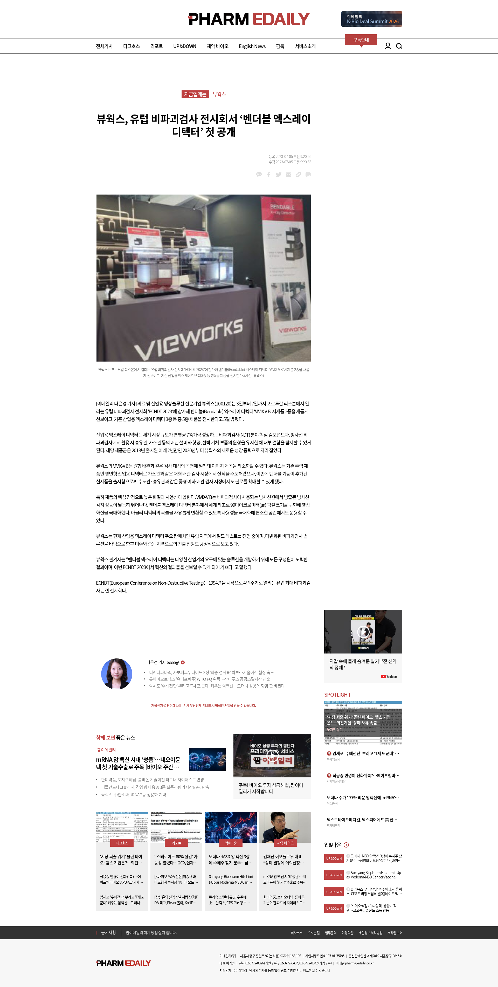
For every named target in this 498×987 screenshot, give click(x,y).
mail (289, 174)
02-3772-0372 (308, 963)
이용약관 (347, 932)
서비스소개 (305, 46)
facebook (269, 174)
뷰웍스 (219, 94)
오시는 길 (314, 932)
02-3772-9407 (289, 963)
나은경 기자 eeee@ (163, 662)
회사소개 (296, 932)
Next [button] (127, 935)
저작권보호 (395, 932)
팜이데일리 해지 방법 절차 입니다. (151, 932)
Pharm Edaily (123, 963)
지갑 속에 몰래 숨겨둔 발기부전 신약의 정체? (363, 664)
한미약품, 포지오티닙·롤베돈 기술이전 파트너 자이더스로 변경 (152, 779)
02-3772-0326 (254, 963)
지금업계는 (195, 94)
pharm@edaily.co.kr (359, 963)
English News (252, 46)
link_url (298, 174)
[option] (167, 932)
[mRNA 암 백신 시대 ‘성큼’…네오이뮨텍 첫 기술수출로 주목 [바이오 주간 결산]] (207, 759)
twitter (279, 174)
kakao (259, 174)
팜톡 (280, 46)
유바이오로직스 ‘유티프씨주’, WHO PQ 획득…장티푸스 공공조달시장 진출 (209, 679)
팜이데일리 (106, 749)
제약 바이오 (218, 46)
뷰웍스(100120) (216, 403)
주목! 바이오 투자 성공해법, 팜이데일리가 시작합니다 (271, 788)
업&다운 (231, 842)
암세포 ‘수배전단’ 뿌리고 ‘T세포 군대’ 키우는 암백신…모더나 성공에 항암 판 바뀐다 (217, 686)
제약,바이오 (285, 842)
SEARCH (399, 46)
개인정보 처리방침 (370, 932)
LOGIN (386, 46)
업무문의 (331, 932)
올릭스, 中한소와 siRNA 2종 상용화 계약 (133, 794)
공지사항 (108, 932)
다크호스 (131, 46)
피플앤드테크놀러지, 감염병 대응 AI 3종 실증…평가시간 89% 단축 (155, 787)
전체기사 (104, 46)
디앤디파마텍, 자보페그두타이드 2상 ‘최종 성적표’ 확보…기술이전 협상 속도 (211, 672)
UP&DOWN (184, 46)
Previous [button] (127, 929)
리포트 (156, 46)
